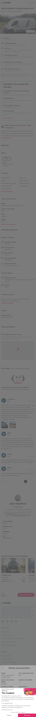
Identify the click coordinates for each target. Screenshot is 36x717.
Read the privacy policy (7, 709)
